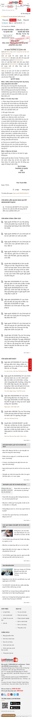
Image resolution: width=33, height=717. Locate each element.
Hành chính (23, 436)
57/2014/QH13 (5, 58)
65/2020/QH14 (18, 60)
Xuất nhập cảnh (15, 406)
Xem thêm (27, 352)
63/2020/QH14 (5, 68)
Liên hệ (5, 623)
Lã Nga (17, 189)
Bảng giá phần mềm (8, 635)
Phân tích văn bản (22, 615)
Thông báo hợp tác (8, 653)
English (24, 5)
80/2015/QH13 (13, 64)
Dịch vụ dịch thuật (22, 621)
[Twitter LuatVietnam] (15, 695)
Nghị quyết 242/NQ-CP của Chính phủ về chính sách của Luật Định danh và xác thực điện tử (17, 244)
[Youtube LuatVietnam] (8, 695)
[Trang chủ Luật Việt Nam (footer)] (15, 660)
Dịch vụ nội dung (22, 624)
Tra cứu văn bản (22, 612)
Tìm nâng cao (26, 13)
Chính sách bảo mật (8, 645)
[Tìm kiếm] (28, 10)
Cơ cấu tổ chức (8, 371)
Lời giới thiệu (6, 612)
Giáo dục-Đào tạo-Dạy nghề (11, 436)
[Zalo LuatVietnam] (5, 695)
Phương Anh (25, 189)
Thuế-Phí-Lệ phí (20, 391)
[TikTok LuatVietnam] (11, 695)
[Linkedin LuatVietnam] (18, 695)
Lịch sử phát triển (7, 615)
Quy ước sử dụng (7, 642)
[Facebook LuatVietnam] (2, 695)
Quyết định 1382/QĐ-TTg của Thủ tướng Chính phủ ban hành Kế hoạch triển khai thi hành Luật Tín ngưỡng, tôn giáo (17, 413)
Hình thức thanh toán (8, 638)
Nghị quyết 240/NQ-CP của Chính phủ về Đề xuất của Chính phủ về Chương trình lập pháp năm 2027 (17, 315)
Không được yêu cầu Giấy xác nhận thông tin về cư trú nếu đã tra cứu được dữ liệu (22, 532)
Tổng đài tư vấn (22, 627)
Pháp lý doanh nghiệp (23, 618)
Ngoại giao (7, 406)
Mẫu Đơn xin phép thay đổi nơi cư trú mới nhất (15, 545)
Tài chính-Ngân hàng (10, 391)
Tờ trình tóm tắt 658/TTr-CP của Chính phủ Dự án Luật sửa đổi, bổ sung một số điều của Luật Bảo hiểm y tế (15, 209)
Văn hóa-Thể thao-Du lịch (20, 371)
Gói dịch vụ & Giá (16, 5)
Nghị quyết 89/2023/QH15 (21, 193)
